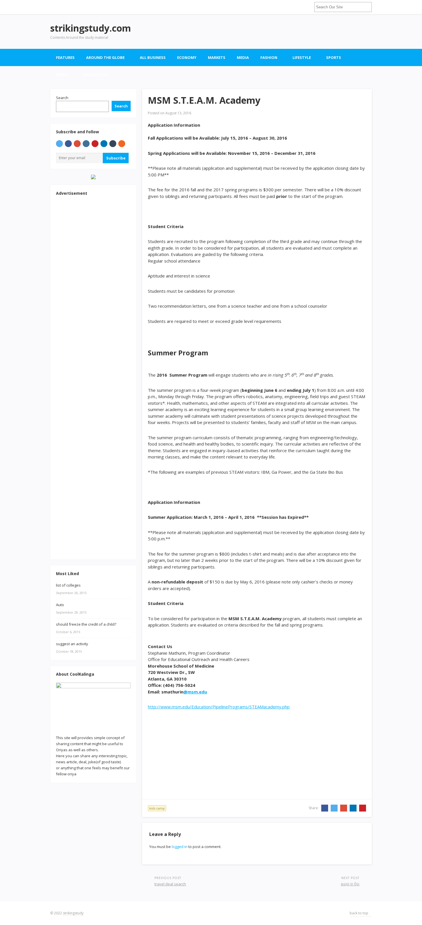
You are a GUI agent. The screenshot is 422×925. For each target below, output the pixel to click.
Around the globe (105, 57)
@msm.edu (195, 692)
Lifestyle (302, 57)
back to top (359, 913)
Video (61, 74)
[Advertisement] (267, 32)
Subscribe (115, 158)
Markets (216, 57)
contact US (95, 74)
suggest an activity (72, 643)
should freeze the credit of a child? (86, 624)
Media (243, 57)
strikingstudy (73, 913)
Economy (186, 57)
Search (62, 97)
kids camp (157, 808)
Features (65, 57)
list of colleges (68, 585)
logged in (179, 846)
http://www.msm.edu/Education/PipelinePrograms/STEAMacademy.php (219, 707)
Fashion (268, 57)
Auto (60, 604)
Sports (333, 57)
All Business (153, 57)
